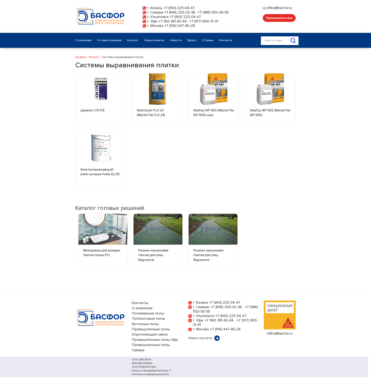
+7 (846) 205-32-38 (179, 12)
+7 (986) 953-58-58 (213, 12)
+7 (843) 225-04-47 (179, 8)
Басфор (80, 57)
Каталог (94, 57)
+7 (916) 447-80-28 (179, 26)
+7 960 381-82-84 (172, 21)
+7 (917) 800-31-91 (203, 21)
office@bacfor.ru (279, 8)
